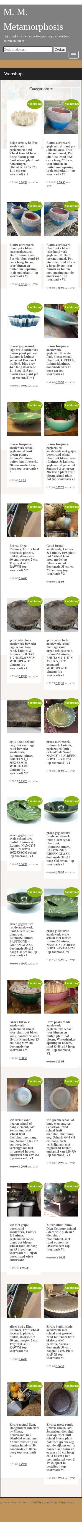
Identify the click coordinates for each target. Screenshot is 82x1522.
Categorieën (39, 88)
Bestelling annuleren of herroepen (52, 1502)
